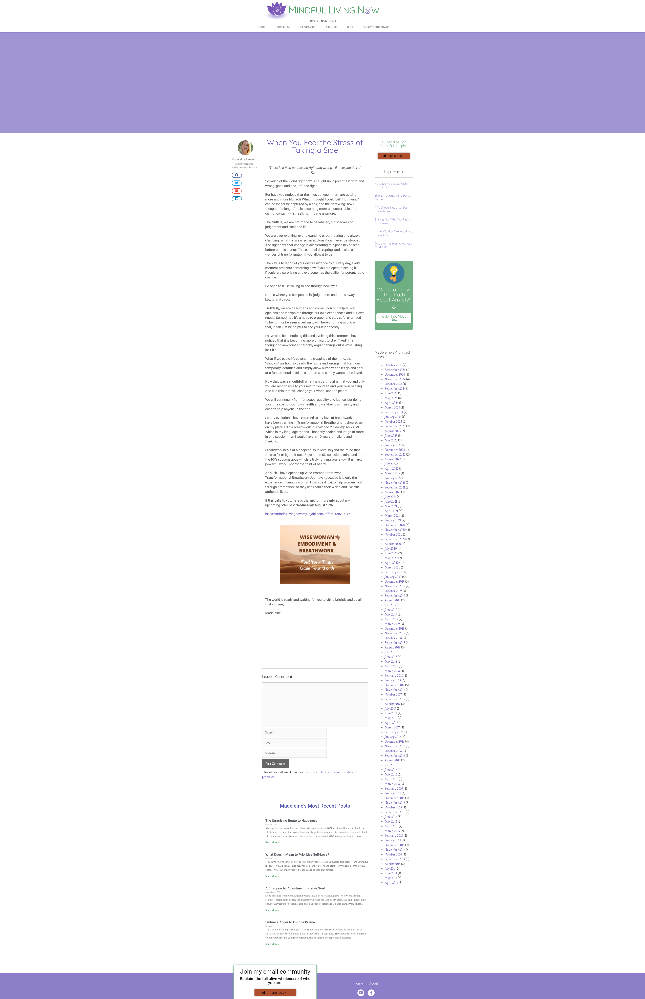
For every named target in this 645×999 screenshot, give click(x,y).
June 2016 (391, 770)
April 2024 (391, 403)
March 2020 (392, 567)
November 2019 (395, 586)
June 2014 (391, 873)
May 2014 (391, 878)
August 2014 (392, 864)
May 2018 (391, 661)
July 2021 (390, 497)
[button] (237, 175)
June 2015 (391, 817)
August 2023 (393, 431)
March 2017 (392, 727)
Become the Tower (376, 26)
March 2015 (392, 831)
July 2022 (391, 464)
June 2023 (391, 436)
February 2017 (394, 732)
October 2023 (393, 421)
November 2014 (395, 850)
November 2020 (395, 530)
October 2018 (393, 638)
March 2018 (392, 671)
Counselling (282, 26)
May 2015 (391, 821)
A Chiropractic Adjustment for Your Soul (295, 888)
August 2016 (392, 760)
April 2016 (391, 779)
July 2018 (390, 652)
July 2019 (390, 605)
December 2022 (395, 450)
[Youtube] (360, 992)
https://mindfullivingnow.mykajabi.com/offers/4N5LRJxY (307, 514)
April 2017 (391, 723)
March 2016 (392, 784)
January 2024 (393, 417)
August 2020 (393, 544)
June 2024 (391, 393)
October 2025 (393, 365)
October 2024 (393, 384)
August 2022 (393, 459)
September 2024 (395, 388)
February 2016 (394, 788)
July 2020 (391, 548)
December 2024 (395, 374)
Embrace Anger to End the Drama (290, 922)
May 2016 (391, 774)
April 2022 (391, 468)
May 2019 (391, 614)
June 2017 (391, 713)
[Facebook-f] (371, 992)
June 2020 (391, 553)
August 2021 (392, 492)
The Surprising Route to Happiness (291, 821)
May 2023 (391, 440)
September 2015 (395, 812)
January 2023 (393, 445)
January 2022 (393, 478)
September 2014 (395, 859)
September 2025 (395, 370)
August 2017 (392, 704)
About (261, 26)
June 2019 (391, 610)
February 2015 (394, 835)
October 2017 (393, 694)
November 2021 (395, 483)
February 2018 (394, 676)
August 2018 (392, 647)
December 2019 (394, 581)
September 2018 (395, 643)
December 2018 (394, 628)
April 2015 (391, 826)
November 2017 (395, 690)
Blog (350, 26)
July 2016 (390, 765)
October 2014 (393, 854)
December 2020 (395, 525)
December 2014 (394, 845)
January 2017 (393, 737)
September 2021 (395, 487)
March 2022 (392, 473)
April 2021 (391, 511)
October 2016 (393, 751)
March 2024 (392, 407)
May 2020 (391, 558)
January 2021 (393, 520)
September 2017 (395, 699)
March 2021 (392, 516)
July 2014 (390, 868)
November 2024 (395, 379)
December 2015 (394, 798)
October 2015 (393, 807)
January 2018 (393, 680)
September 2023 (395, 426)
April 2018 (391, 666)
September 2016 (395, 755)
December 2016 (394, 741)
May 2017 (391, 718)
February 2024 (394, 412)
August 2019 (392, 600)
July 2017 (390, 708)
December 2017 (394, 685)
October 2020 (393, 534)
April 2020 (392, 563)
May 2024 (391, 398)
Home (358, 983)
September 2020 (395, 539)
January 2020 (393, 577)
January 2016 (393, 793)
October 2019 (393, 591)
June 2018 (391, 657)
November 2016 (395, 746)
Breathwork (308, 26)
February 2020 (394, 572)
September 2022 (395, 454)
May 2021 (391, 506)
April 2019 (391, 619)
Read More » (272, 842)
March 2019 (392, 624)
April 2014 (391, 883)
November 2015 (395, 803)
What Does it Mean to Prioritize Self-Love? (297, 854)
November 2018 (395, 633)
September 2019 (395, 596)
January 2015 (393, 840)
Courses (331, 26)
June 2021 (391, 501)
